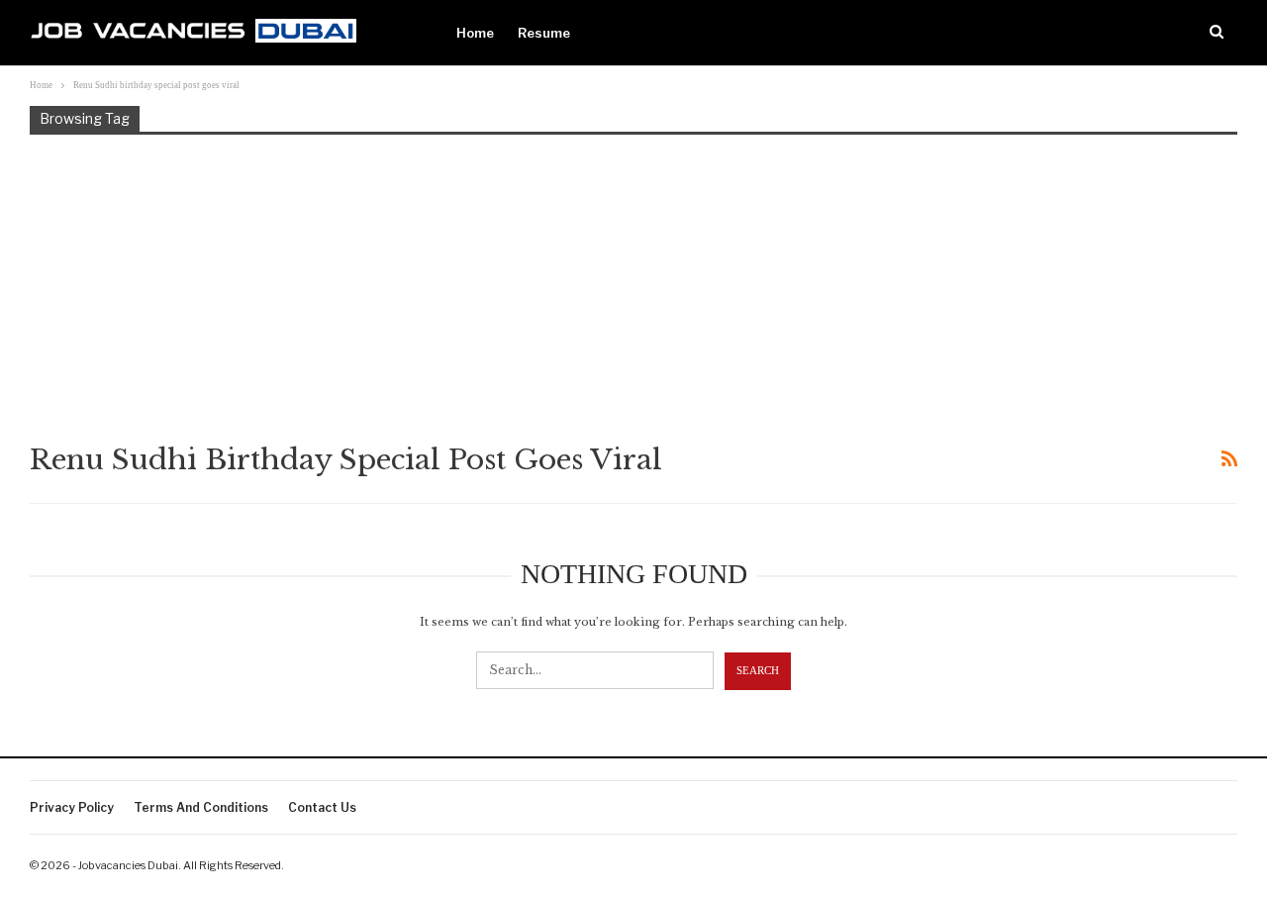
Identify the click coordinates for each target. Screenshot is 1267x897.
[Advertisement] (633, 287)
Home (475, 33)
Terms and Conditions (201, 807)
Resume (544, 33)
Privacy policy (72, 807)
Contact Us (322, 807)
